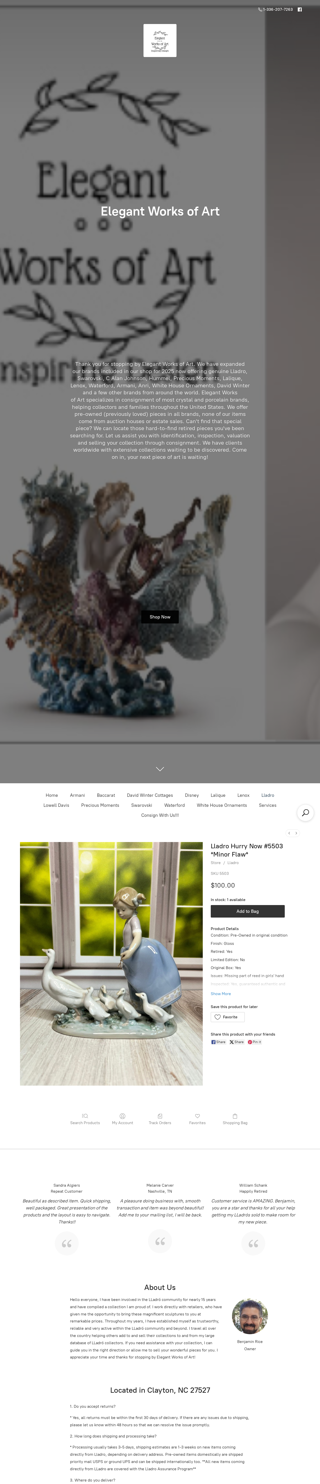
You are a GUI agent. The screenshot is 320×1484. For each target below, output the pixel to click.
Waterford (174, 805)
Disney (192, 795)
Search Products (85, 1122)
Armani (77, 795)
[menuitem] (289, 833)
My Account (122, 1122)
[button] (228, 1017)
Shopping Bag (235, 1122)
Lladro (268, 795)
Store (216, 862)
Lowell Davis (56, 805)
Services (267, 805)
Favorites (197, 1122)
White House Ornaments (222, 805)
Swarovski (141, 805)
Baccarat (106, 795)
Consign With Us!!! (160, 815)
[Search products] (305, 812)
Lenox (244, 795)
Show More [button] (221, 993)
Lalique (218, 795)
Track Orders (160, 1122)
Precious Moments (100, 805)
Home (52, 795)
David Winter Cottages (150, 795)
